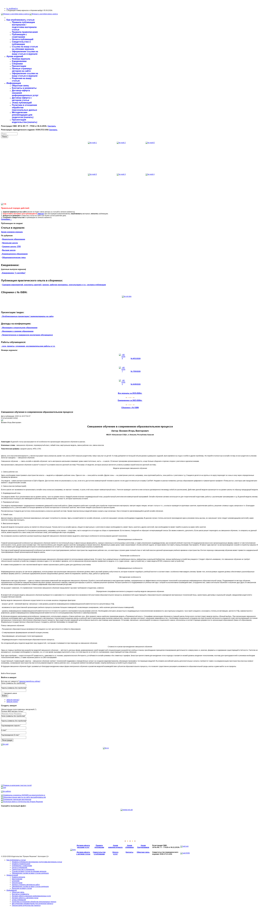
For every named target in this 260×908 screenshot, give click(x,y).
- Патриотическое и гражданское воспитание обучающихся (27, 335)
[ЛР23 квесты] (23, 797)
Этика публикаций (22, 103)
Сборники (17, 64)
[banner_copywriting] (16, 785)
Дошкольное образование (13, 239)
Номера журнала (21, 59)
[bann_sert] (3, 787)
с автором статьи (83, 854)
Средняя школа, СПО (11, 247)
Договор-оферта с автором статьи (22, 99)
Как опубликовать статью (20, 20)
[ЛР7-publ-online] (16, 799)
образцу (41, 214)
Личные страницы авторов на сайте (22, 69)
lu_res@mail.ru (12, 8)
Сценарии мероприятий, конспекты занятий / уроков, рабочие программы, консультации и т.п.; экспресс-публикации (54, 285)
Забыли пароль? (12, 700)
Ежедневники (19, 61)
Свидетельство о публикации (21, 43)
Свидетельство (99, 852)
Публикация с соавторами (19, 35)
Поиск (4, 137)
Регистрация (7, 740)
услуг (115, 854)
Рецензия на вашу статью (22, 888)
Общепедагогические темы (14, 257)
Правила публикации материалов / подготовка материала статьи (24, 26)
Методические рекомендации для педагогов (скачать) (22, 114)
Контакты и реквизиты (24, 88)
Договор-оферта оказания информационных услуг (31, 896)
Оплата (115, 852)
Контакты (129, 852)
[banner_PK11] (22, 802)
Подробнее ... (6, 219)
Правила (99, 845)
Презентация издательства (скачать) (24, 121)
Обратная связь (20, 85)
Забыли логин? (12, 702)
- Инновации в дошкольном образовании (19, 328)
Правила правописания (25, 32)
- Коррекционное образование (14, 254)
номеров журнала (115, 847)
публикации (99, 847)
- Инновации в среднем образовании (17, 331)
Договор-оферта (83, 845)
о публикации (99, 854)
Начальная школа (10, 243)
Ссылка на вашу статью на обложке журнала (25, 47)
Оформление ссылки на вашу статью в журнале (25, 52)
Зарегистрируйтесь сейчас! (29, 681)
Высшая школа (8, 250)
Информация (13, 83)
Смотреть (52, 126)
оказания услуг (83, 847)
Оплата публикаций (22, 39)
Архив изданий (14, 56)
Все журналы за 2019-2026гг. (130, 393)
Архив (115, 845)
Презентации (19, 66)
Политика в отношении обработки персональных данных (34, 902)
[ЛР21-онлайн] (23, 795)
